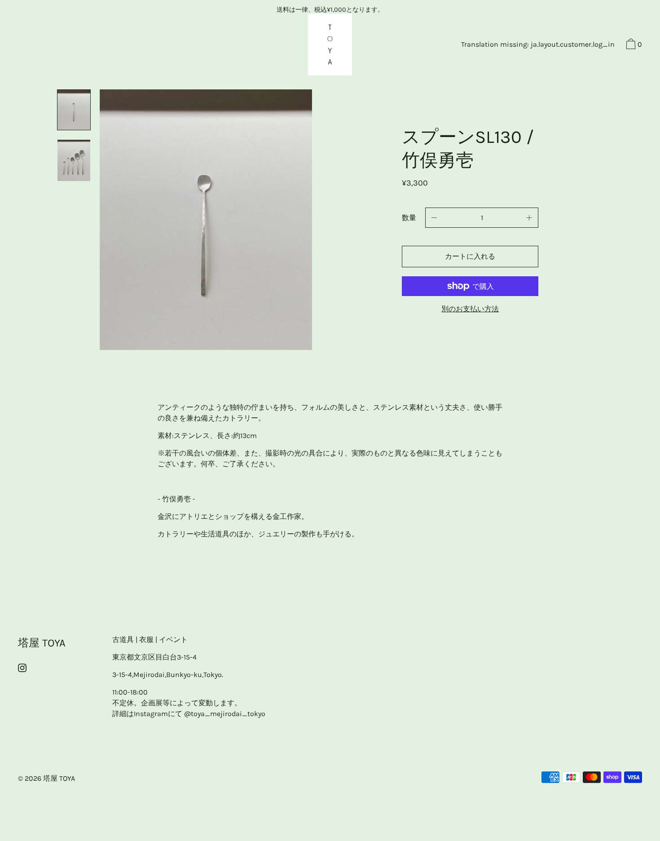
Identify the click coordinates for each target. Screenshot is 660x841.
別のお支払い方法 (470, 309)
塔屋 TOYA (42, 643)
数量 (409, 217)
